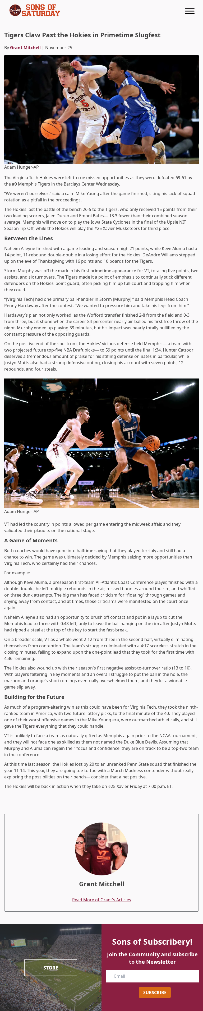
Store (50, 967)
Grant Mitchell (25, 47)
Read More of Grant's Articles (101, 900)
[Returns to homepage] (34, 10)
